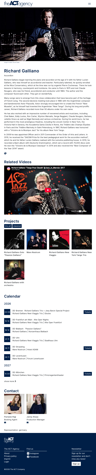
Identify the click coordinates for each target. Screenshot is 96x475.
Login (6, 462)
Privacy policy (10, 456)
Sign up (76, 464)
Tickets (87, 312)
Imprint (7, 459)
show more (9, 381)
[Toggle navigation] (89, 3)
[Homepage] (5, 153)
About (6, 453)
